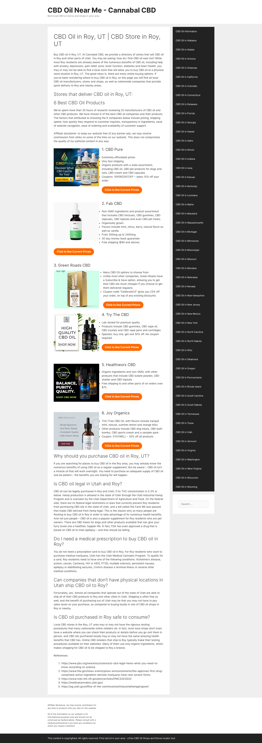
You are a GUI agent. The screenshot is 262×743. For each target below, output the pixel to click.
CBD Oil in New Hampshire (190, 295)
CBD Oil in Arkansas (186, 67)
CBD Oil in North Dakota (189, 341)
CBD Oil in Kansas (185, 177)
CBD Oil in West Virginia (188, 468)
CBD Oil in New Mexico (188, 313)
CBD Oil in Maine (185, 204)
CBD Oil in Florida (185, 113)
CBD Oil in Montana (186, 268)
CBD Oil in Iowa (184, 168)
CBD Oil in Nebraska (186, 277)
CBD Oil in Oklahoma (187, 359)
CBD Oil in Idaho (184, 140)
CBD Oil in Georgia (186, 122)
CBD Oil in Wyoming (186, 486)
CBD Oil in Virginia (185, 450)
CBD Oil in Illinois (185, 149)
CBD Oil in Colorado (186, 86)
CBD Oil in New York (187, 322)
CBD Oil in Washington (188, 459)
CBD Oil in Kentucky (186, 186)
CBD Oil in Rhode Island (188, 386)
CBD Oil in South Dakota (189, 404)
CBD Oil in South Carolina (189, 395)
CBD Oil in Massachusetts (189, 222)
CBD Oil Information (186, 31)
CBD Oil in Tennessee (187, 413)
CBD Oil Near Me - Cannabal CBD (102, 10)
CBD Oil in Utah (184, 432)
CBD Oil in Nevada (185, 286)
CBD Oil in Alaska (185, 49)
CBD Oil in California (187, 76)
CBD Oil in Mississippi (187, 250)
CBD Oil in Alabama (186, 40)
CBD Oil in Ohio (184, 350)
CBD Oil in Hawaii (185, 131)
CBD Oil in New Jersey (188, 304)
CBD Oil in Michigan (186, 231)
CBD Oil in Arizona (185, 58)
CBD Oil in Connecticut (188, 95)
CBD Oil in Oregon (185, 368)
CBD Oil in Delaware (186, 104)
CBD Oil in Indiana (185, 158)
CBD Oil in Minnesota (187, 240)
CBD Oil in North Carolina (189, 332)
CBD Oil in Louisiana (186, 195)
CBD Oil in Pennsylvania (189, 377)
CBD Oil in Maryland (186, 213)
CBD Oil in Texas (185, 423)
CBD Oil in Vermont (186, 441)
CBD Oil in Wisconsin (187, 477)
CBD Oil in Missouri (186, 259)
